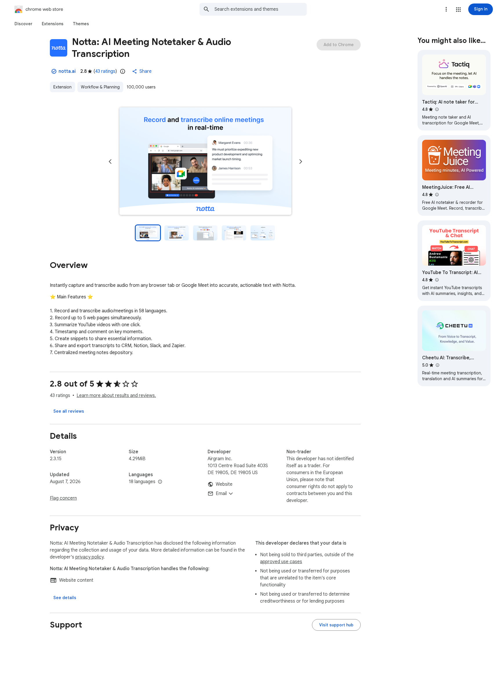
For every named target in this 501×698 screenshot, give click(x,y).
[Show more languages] (160, 481)
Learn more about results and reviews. (116, 395)
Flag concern (63, 498)
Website (224, 484)
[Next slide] (300, 161)
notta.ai (67, 71)
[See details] (65, 598)
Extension (62, 87)
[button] (458, 9)
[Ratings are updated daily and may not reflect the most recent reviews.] (122, 71)
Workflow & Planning (100, 87)
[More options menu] (446, 9)
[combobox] (261, 9)
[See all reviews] (69, 411)
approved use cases (281, 562)
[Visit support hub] (336, 625)
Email (221, 493)
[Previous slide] (110, 161)
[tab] (23, 24)
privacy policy (89, 557)
